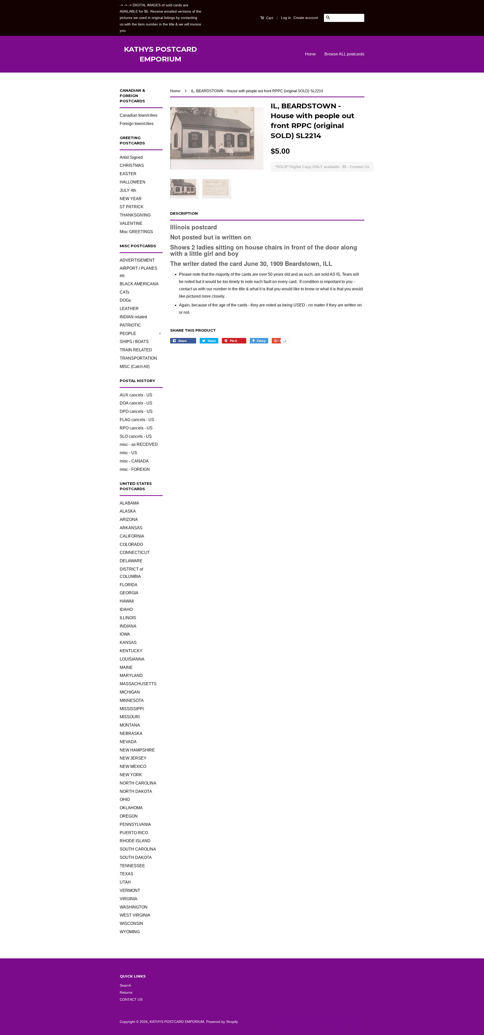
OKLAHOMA (131, 808)
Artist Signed (131, 157)
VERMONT (130, 890)
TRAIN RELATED (136, 350)
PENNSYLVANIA (135, 824)
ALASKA (128, 511)
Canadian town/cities (138, 115)
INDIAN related (133, 317)
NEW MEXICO (133, 766)
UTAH (125, 882)
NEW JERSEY (133, 758)
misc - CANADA (134, 461)
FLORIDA (128, 585)
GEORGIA (129, 593)
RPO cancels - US (136, 428)
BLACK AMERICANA (139, 284)
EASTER (128, 174)
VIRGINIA (128, 899)
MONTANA (130, 725)
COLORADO (131, 544)
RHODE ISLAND (135, 841)
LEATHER (129, 308)
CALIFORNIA (132, 536)
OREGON (129, 816)
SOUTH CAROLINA (138, 849)
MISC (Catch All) (134, 366)
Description (184, 213)
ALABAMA (129, 503)
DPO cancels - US (136, 411)
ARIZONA (129, 519)
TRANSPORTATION (138, 358)
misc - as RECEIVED (139, 444)
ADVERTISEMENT (137, 260)
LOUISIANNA (132, 659)
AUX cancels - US (136, 395)
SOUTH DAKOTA (136, 857)
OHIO (125, 799)
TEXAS (126, 874)
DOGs (125, 300)
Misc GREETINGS (136, 232)
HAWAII (127, 601)
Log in (286, 18)
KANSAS (128, 642)
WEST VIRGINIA (135, 915)
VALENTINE (131, 223)
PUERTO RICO (134, 833)
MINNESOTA (132, 700)
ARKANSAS (131, 528)
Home (310, 54)
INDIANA (128, 626)
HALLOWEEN (132, 182)
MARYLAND (131, 675)
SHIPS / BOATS (134, 341)
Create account (305, 18)
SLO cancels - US (136, 436)
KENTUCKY (131, 651)
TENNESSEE (132, 866)
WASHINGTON (133, 907)
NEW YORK (131, 775)
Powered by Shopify (222, 1022)
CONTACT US (131, 999)
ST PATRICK (131, 207)
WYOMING (130, 932)
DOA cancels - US (136, 403)
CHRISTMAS (132, 165)
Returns (126, 992)
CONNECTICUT (135, 552)
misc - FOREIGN (135, 469)
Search (125, 985)
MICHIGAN (130, 692)
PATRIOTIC (130, 325)
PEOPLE (128, 333)
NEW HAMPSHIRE (137, 750)
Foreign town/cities (137, 123)
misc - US (128, 453)
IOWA (125, 634)
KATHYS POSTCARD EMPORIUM (160, 54)
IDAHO (126, 609)
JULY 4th (128, 190)
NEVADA (128, 742)
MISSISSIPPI (132, 709)
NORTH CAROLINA (138, 783)
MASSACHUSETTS (138, 684)
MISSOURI (130, 717)
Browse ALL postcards (344, 54)
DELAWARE (131, 561)
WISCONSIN (131, 923)
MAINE (126, 667)
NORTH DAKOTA (136, 791)
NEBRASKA (131, 733)
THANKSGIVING (135, 215)
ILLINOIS (128, 618)
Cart (269, 18)
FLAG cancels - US (137, 420)
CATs (124, 292)
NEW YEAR (131, 199)
